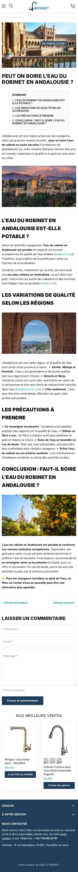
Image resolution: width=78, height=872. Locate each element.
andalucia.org (64, 254)
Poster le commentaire (22, 700)
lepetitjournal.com (28, 389)
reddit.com (48, 283)
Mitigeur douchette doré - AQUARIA (17, 761)
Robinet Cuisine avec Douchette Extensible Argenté (57, 770)
